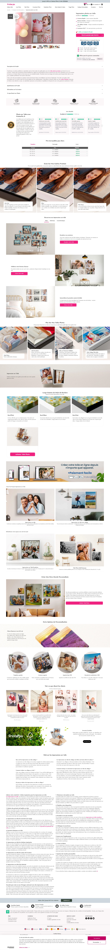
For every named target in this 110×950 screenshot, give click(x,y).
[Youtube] (93, 918)
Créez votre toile (19, 273)
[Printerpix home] (11, 4)
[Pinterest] (91, 918)
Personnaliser (96, 942)
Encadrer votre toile (69, 242)
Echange (68, 921)
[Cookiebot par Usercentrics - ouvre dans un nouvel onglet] (10, 947)
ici (97, 871)
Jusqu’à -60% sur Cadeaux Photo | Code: (55, 1)
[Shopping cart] (102, 4)
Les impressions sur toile (12, 796)
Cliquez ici (100, 58)
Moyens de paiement (12, 918)
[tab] (23, 46)
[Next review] (102, 126)
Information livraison (12, 919)
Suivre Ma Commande (71, 919)
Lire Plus (40, 128)
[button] (90, 35)
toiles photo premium (55, 71)
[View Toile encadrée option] (61, 373)
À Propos (49, 918)
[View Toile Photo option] (44, 373)
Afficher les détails (23, 947)
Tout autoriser (97, 938)
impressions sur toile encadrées (94, 817)
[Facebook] (89, 918)
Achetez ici (66, 900)
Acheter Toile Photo (23, 454)
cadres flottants (65, 79)
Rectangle (55, 144)
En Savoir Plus (87, 741)
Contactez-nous (70, 918)
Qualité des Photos (32, 918)
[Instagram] (86, 918)
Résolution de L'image (32, 919)
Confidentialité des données (73, 922)
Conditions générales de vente (53, 919)
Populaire (33, 144)
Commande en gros (12, 921)
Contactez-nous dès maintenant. (88, 59)
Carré (77, 144)
